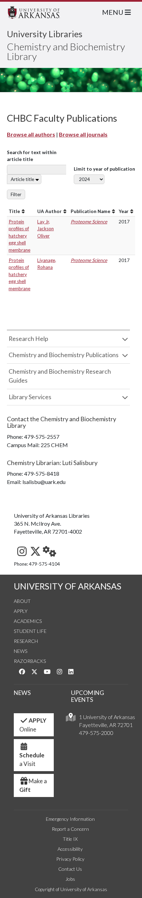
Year (124, 211)
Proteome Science (89, 221)
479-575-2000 (96, 732)
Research (26, 641)
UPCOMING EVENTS (87, 696)
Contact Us (70, 869)
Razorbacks (30, 661)
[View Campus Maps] (70, 719)
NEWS (22, 692)
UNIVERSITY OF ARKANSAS (67, 586)
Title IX (70, 839)
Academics (28, 621)
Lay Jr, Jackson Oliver (45, 229)
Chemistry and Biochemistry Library (66, 51)
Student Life (30, 631)
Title (14, 211)
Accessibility (70, 849)
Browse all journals (83, 134)
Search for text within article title (32, 156)
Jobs (70, 879)
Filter (16, 194)
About (22, 601)
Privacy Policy (70, 859)
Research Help (28, 338)
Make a (33, 785)
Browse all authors (31, 134)
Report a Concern (70, 829)
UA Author (49, 211)
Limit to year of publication (104, 169)
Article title (22, 179)
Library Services (30, 397)
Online (33, 725)
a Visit (31, 759)
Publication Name (90, 211)
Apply (21, 611)
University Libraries (44, 34)
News (20, 651)
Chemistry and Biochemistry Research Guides (60, 376)
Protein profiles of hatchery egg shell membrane (19, 236)
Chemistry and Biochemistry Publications (64, 355)
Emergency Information (70, 819)
